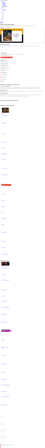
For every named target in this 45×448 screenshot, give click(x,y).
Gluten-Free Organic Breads (4, 168)
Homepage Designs (3, 443)
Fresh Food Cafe (3, 133)
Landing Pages (2, 442)
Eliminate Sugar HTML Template (4, 174)
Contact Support (4, 10)
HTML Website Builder (3, 435)
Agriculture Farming (3, 159)
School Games (2, 372)
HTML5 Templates (3, 431)
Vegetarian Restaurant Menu (4, 218)
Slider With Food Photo (3, 241)
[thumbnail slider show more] (0, 102)
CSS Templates (2, 430)
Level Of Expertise (3, 274)
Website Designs (4, 3)
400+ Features (2, 423)
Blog (1, 8)
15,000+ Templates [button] (3, 2)
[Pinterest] (0, 447)
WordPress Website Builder (5, 6)
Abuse (2, 418)
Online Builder (2, 61)
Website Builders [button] (2, 5)
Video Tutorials (4, 9)
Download (2, 1)
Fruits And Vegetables (3, 142)
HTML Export (7, 87)
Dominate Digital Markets (3, 391)
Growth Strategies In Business (4, 314)
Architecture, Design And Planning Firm (5, 396)
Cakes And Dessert (3, 247)
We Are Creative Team (3, 355)
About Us (2, 417)
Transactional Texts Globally (4, 379)
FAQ (1, 422)
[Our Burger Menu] (5, 113)
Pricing (2, 7)
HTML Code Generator (3, 438)
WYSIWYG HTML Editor (4, 437)
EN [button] (1, 11)
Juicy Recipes (2, 212)
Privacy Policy (2, 416)
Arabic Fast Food (3, 200)
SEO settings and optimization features (7, 88)
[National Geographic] (5, 265)
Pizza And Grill (2, 206)
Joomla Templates (4, 4)
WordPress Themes (3, 429)
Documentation (2, 424)
